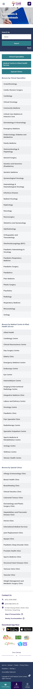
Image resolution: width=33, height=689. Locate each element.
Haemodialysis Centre (12, 381)
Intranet (10, 665)
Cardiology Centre (11, 338)
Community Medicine (12, 108)
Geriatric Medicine (11, 172)
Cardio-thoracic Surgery (13, 90)
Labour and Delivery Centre (14, 401)
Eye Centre (8, 375)
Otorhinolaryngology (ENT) (14, 243)
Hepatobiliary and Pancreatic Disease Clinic (15, 513)
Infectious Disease (11, 193)
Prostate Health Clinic (12, 551)
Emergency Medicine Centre (14, 362)
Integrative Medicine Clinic (14, 395)
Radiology (8, 297)
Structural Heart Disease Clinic (16, 563)
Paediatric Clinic (10, 413)
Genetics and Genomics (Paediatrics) (13, 165)
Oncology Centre (10, 407)
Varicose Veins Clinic (12, 569)
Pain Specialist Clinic (12, 419)
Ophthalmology (10, 229)
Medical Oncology (11, 199)
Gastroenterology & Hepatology (11, 150)
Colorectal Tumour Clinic (13, 498)
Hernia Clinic (9, 521)
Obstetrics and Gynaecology (15, 223)
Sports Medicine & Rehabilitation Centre (12, 438)
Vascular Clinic (9, 575)
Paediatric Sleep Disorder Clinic (16, 545)
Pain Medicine (9, 279)
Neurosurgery (9, 217)
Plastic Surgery (10, 285)
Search (16, 43)
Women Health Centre (12, 458)
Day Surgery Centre (11, 350)
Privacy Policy (24, 665)
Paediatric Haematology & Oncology (14, 250)
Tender (16, 665)
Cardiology (8, 96)
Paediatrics (8, 272)
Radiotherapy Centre (12, 425)
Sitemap (12, 668)
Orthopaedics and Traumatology (11, 236)
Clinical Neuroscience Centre (15, 344)
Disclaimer (5, 668)
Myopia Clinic (9, 539)
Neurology (8, 211)
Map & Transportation (12, 614)
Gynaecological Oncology (14, 178)
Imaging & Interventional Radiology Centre (13, 388)
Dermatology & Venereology (15, 122)
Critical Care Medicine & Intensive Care (13, 115)
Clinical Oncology (10, 102)
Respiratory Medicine (12, 303)
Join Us (4, 665)
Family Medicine (10, 143)
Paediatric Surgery (11, 266)
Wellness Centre (10, 452)
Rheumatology (9, 309)
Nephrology (8, 205)
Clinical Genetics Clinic (12, 492)
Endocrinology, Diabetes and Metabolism (15, 136)
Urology (7, 315)
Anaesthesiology (10, 84)
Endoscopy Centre (11, 368)
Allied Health (9, 332)
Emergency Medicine (12, 128)
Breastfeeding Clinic (11, 486)
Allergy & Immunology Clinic (15, 473)
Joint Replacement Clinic (13, 533)
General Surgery (10, 158)
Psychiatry (8, 291)
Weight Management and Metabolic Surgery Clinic (14, 582)
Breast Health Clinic (11, 479)
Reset (29, 48)
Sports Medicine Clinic (12, 557)
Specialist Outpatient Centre (15, 431)
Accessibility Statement (9, 672)
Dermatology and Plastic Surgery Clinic (13, 505)
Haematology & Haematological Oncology (14, 185)
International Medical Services (15, 527)
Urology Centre (9, 446)
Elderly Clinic (9, 356)
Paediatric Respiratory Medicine (12, 259)
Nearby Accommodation (13, 618)
